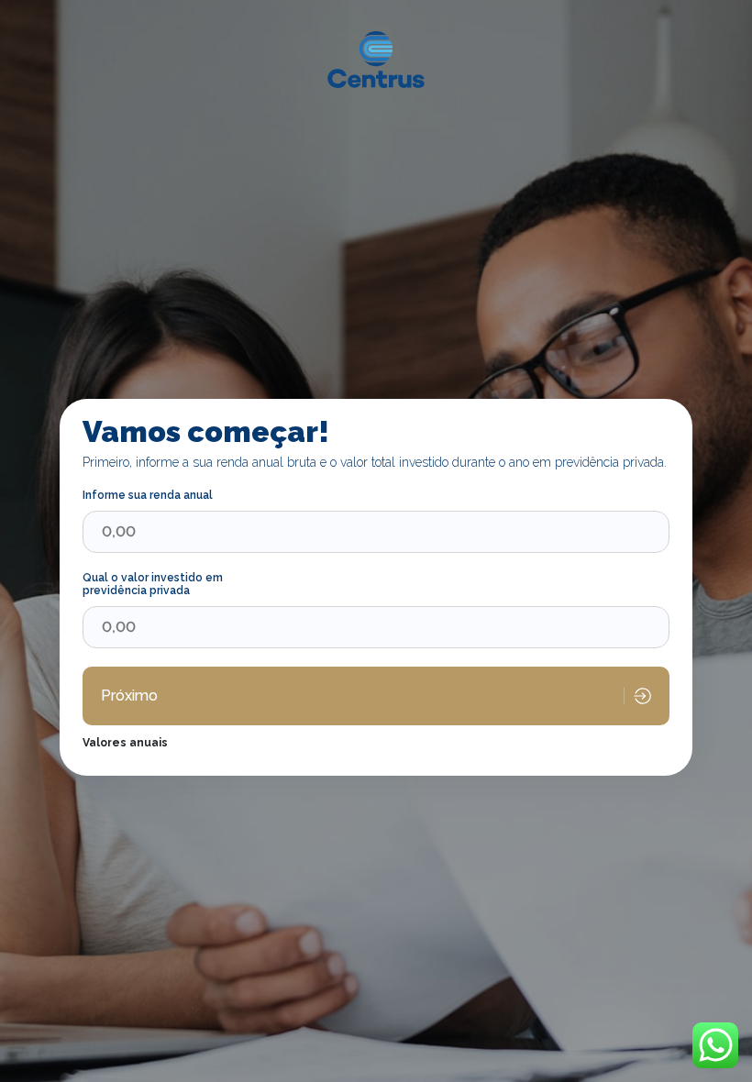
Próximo (129, 695)
